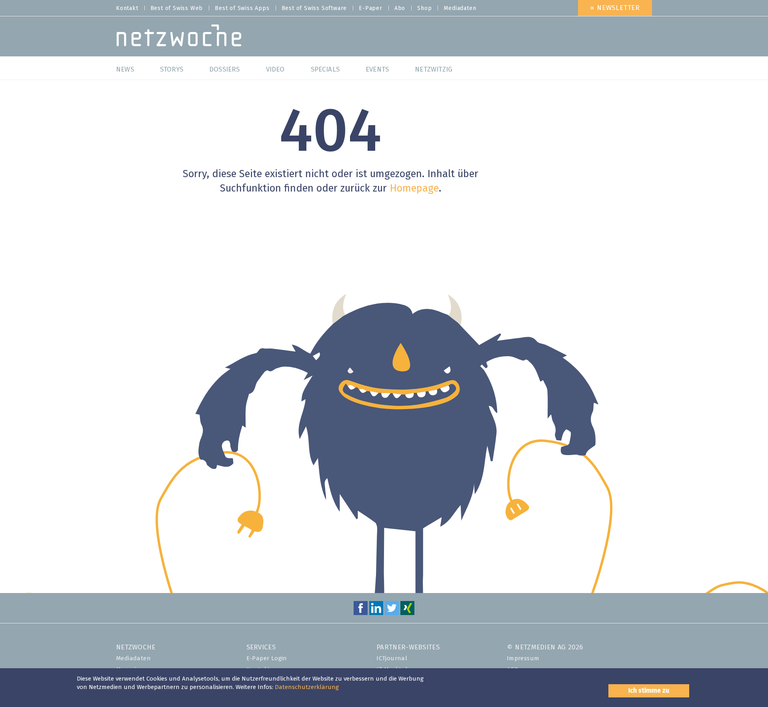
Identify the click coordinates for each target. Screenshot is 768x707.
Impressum (523, 658)
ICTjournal (391, 658)
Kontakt (127, 8)
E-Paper (370, 8)
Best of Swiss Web (176, 8)
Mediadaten (460, 8)
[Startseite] (179, 37)
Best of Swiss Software (314, 8)
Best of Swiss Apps (242, 8)
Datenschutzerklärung (307, 687)
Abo (399, 8)
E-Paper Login (266, 658)
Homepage (414, 189)
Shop (424, 8)
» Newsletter (615, 8)
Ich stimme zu (648, 690)
